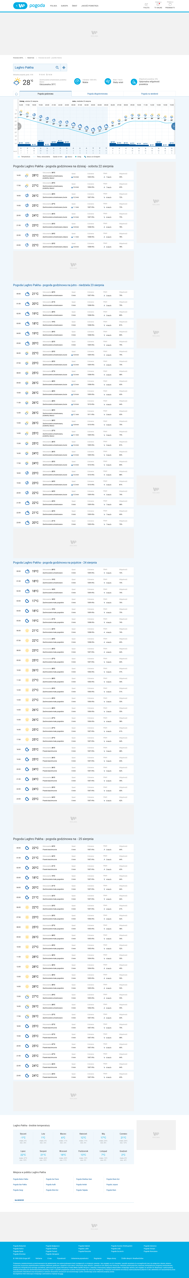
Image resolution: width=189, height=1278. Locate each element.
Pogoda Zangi (18, 1190)
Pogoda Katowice (150, 1246)
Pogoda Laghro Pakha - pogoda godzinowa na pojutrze (47, 562)
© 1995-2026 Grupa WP (21, 1258)
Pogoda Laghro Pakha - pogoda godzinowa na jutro (45, 285)
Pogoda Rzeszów (84, 1251)
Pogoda (37, 5)
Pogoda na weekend (149, 93)
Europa (64, 6)
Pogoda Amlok (81, 1184)
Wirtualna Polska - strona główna (20, 5)
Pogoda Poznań (51, 1251)
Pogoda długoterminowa (97, 93)
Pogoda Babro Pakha (20, 1179)
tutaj (61, 1274)
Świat (74, 6)
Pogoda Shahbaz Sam (84, 1179)
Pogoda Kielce (18, 1249)
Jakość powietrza (89, 6)
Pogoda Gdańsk (84, 1246)
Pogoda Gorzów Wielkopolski (121, 1246)
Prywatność (61, 1258)
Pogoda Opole (18, 1251)
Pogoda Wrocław (19, 1254)
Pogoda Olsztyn (149, 1249)
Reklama (39, 1258)
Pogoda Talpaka (82, 1190)
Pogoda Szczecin (117, 1251)
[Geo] (64, 67)
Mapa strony (111, 1258)
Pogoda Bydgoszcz (53, 1246)
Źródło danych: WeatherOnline (132, 1258)
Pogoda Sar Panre (52, 1179)
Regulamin (98, 1258)
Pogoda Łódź (115, 1249)
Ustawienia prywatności (79, 1258)
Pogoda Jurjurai (112, 1184)
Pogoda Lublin (83, 1249)
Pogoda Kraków (51, 1249)
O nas (49, 1258)
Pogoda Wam (111, 1190)
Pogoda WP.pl (18, 58)
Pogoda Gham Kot (112, 1179)
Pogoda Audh (51, 1184)
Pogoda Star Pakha (20, 1184)
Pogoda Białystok (19, 1246)
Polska (53, 6)
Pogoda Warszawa (150, 1251)
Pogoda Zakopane (52, 1254)
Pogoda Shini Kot (52, 1190)
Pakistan (30, 58)
